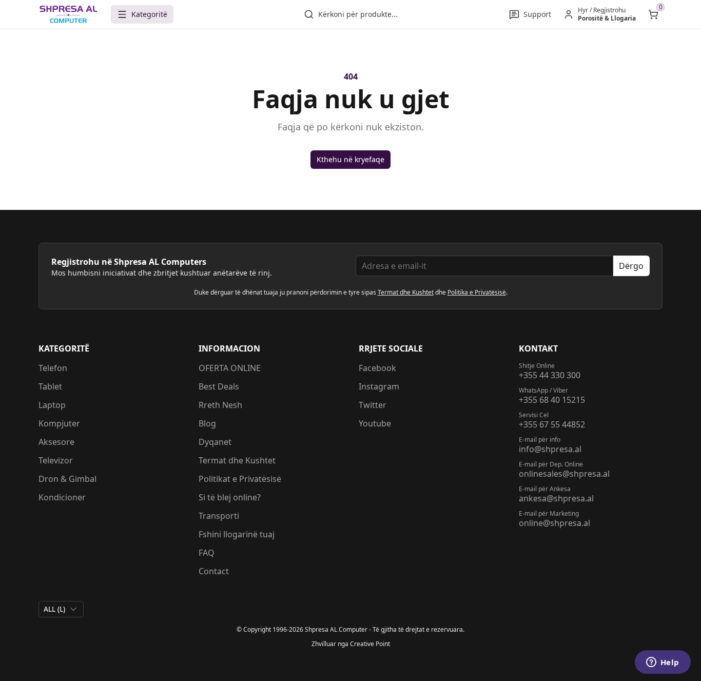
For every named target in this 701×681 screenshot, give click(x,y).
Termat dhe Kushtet (406, 292)
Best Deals (219, 386)
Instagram (379, 386)
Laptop (52, 405)
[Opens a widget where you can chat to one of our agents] (662, 663)
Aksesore (56, 441)
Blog (207, 423)
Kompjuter (59, 423)
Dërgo (631, 265)
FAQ (207, 552)
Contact (214, 571)
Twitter (372, 405)
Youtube (375, 423)
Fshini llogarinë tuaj (237, 534)
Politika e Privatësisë (476, 292)
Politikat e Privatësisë (240, 478)
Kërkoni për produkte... (358, 14)
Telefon (52, 368)
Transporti (219, 515)
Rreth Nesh (220, 405)
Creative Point (370, 643)
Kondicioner (62, 497)
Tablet (50, 386)
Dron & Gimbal (67, 478)
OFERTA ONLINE (230, 368)
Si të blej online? (230, 497)
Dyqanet (215, 441)
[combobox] (61, 609)
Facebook (377, 368)
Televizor (55, 460)
